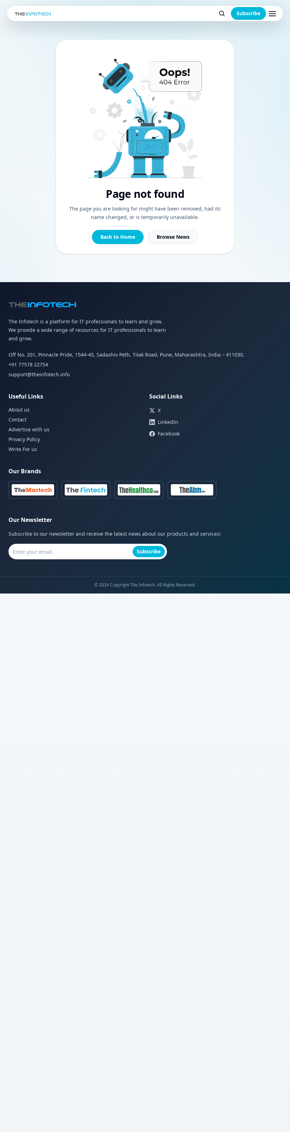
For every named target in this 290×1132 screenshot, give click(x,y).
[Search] (221, 13)
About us (19, 409)
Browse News (173, 236)
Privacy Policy (24, 439)
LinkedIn (168, 422)
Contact (17, 419)
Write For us (22, 449)
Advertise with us (29, 429)
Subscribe (248, 13)
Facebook (169, 433)
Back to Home (117, 236)
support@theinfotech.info (39, 374)
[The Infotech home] (33, 13)
